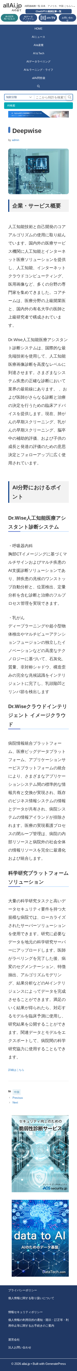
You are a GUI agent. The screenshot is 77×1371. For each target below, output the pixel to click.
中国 (16, 1092)
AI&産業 (39, 45)
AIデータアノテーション (28, 18)
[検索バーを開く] (38, 86)
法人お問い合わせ (19, 1347)
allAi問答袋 (38, 78)
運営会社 (14, 1339)
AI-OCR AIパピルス (9, 17)
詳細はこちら (16, 1069)
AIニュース (38, 36)
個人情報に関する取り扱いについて (31, 1298)
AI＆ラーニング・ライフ (38, 69)
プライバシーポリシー (22, 1290)
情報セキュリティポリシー (25, 1312)
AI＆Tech (38, 53)
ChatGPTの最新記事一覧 (48, 11)
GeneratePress (55, 1363)
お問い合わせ (67, 19)
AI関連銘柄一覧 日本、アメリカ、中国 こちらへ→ (50, 6)
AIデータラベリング (38, 61)
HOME (38, 28)
